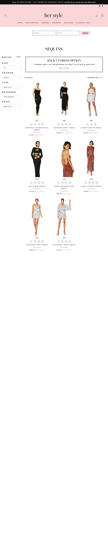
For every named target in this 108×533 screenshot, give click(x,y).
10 (4, 68)
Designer (56, 23)
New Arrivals (32, 23)
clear (20, 63)
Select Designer (9, 97)
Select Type (7, 87)
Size (5, 63)
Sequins (6, 77)
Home (20, 23)
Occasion (68, 23)
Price (6, 101)
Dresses (45, 23)
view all (18, 57)
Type (5, 82)
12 (42, 124)
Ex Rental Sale (83, 23)
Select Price (8, 106)
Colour (7, 72)
